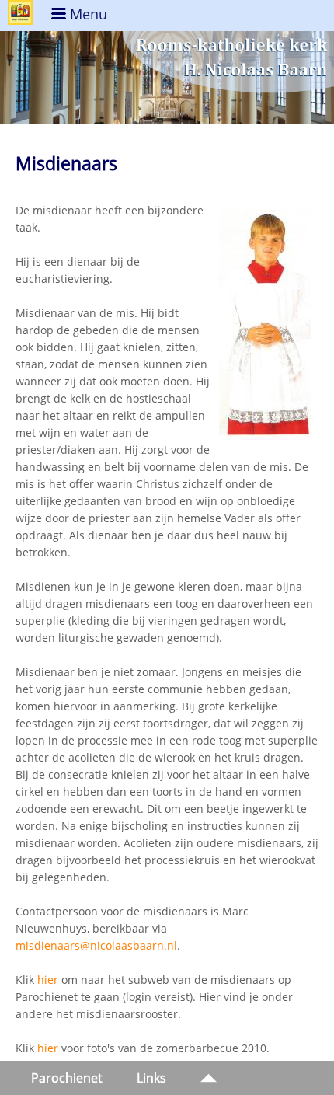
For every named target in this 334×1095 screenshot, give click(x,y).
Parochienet (67, 1077)
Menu (86, 14)
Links (151, 1077)
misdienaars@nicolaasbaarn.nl (96, 945)
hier (47, 979)
